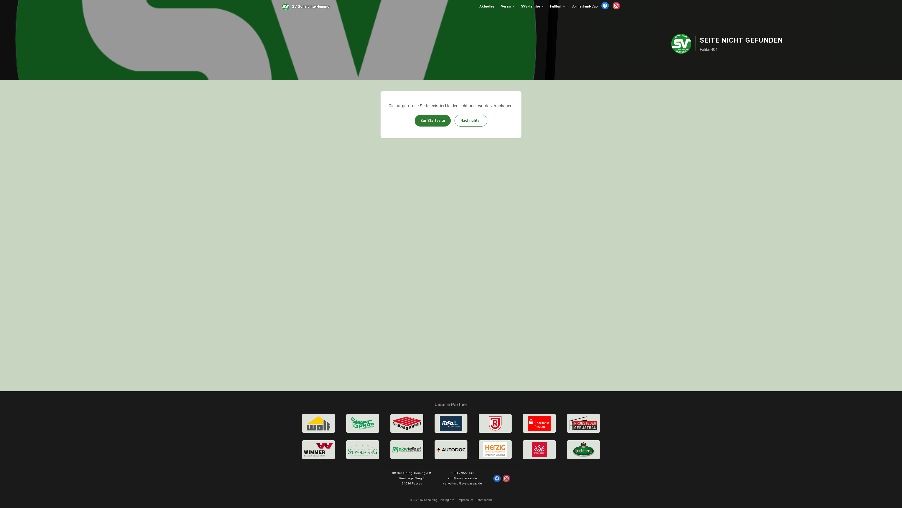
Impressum (465, 500)
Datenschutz (484, 500)
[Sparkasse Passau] (539, 423)
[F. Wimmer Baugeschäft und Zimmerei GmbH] (318, 449)
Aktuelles (486, 6)
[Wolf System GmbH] (318, 423)
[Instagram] (616, 5)
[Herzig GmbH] (495, 449)
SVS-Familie (530, 6)
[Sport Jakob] (362, 423)
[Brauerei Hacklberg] (583, 449)
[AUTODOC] (451, 449)
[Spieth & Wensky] (539, 449)
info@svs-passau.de (462, 478)
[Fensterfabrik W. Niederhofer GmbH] (406, 423)
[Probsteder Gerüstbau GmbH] (583, 423)
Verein (506, 6)
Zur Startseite (432, 120)
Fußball (556, 6)
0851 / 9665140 (462, 473)
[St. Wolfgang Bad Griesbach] (362, 449)
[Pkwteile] (406, 449)
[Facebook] (605, 5)
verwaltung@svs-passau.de (462, 483)
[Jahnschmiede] (495, 423)
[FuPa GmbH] (451, 423)
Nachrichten (471, 120)
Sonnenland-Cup (585, 6)
